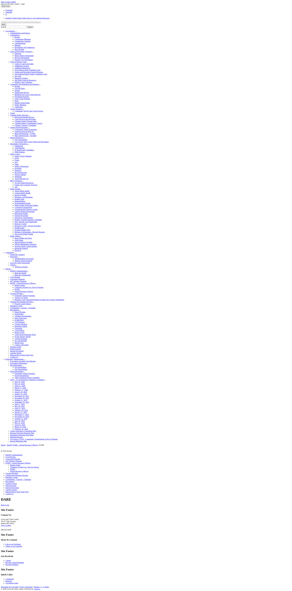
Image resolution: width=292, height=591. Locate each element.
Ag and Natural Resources (24, 183)
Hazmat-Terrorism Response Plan (22, 433)
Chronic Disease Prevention (25, 211)
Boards (17, 37)
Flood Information (16, 371)
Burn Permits (19, 49)
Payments (18, 168)
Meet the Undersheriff (22, 275)
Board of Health (20, 195)
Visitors (13, 265)
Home (3, 445)
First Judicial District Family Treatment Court (31, 74)
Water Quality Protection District (26, 205)
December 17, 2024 (22, 415)
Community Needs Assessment (26, 129)
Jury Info (18, 76)
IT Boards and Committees (24, 150)
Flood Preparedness (22, 376)
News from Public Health (24, 234)
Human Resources (16, 138)
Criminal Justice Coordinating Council (28, 123)
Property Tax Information (24, 60)
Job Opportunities (21, 140)
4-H (16, 187)
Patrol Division (20, 312)
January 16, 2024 (21, 394)
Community (9, 253)
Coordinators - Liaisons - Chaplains (23, 308)
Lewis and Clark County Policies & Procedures (32, 142)
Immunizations (20, 201)
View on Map (6, 525)
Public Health (15, 189)
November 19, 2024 (22, 417)
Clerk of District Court (18, 62)
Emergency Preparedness (24, 218)
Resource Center (21, 224)
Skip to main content (8, 2)
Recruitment (14, 310)
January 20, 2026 (21, 392)
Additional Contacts (22, 66)
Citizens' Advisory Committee (25, 125)
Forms (17, 160)
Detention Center (16, 306)
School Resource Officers (24, 291)
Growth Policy (20, 88)
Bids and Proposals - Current (25, 134)
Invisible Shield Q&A (22, 230)
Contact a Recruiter (22, 345)
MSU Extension (16, 181)
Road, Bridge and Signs (23, 238)
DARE (17, 289)
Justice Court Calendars (23, 156)
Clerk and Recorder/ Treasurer (21, 52)
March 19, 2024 (20, 427)
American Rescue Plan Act (24, 132)
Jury (16, 162)
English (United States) (27, 18)
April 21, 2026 (20, 386)
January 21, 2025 (21, 412)
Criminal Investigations (23, 316)
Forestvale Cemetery (17, 255)
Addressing (19, 107)
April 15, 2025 (20, 408)
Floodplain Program (22, 97)
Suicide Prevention (21, 216)
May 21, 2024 (20, 423)
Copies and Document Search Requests (29, 72)
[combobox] (21, 22)
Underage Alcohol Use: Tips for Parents (29, 287)
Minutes (17, 45)
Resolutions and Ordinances (25, 47)
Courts (12, 113)
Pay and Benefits (21, 341)
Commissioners (20, 43)
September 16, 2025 (22, 402)
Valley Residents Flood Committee (27, 378)
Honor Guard (19, 332)
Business (8, 581)
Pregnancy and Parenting (24, 197)
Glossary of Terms (21, 298)
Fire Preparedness (21, 369)
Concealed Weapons (17, 279)
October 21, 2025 (21, 400)
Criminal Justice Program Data (26, 121)
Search (3, 27)
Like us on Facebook (13, 544)
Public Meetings (20, 105)
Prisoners (18, 170)
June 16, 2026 (20, 382)
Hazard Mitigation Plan (18, 441)
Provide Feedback (11, 565)
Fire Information (16, 365)
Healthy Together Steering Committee (28, 220)
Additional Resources (22, 68)
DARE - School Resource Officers (22, 283)
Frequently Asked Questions (25, 296)
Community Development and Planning (24, 84)
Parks (17, 101)
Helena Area (19, 343)
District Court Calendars (23, 82)
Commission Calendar (23, 41)
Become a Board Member (14, 563)
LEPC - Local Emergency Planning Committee (27, 380)
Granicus (37, 589)
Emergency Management (14, 359)
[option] (148, 18)
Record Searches (21, 173)
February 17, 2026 (21, 390)
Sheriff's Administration (18, 271)
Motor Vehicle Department (24, 56)
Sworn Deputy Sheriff (23, 337)
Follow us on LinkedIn (13, 546)
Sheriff (7, 269)
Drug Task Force (21, 318)
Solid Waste (19, 240)
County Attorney (16, 109)
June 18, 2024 (20, 421)
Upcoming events (11, 583)
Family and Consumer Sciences (26, 185)
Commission (14, 35)
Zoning (17, 90)
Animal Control (15, 347)
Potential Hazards (16, 437)
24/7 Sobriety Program (18, 281)
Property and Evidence (23, 304)
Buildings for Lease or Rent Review (28, 95)
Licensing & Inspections (23, 207)
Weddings (18, 177)
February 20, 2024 (21, 429)
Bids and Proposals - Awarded (25, 136)
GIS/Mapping (20, 148)
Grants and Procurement (18, 127)
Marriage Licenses (21, 78)
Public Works (15, 236)
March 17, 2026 (20, 388)
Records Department (22, 58)
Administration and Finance (20, 33)
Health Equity (20, 228)
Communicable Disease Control (26, 209)
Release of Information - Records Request (30, 232)
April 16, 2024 (20, 425)
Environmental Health (22, 203)
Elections (18, 54)
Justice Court (14, 154)
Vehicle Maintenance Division (25, 244)
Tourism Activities (21, 267)
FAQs (17, 158)
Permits (17, 86)
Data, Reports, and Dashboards (26, 222)
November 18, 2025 (22, 398)
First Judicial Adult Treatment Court (27, 70)
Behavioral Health (21, 214)
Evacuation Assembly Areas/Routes (23, 361)
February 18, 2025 (21, 410)
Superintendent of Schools (24, 259)
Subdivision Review (22, 93)
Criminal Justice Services (19, 115)
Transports (18, 328)
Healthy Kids (19, 199)
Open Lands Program (22, 99)
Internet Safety (20, 285)
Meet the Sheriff (20, 273)
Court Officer (19, 330)
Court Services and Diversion (25, 119)
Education (13, 257)
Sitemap (37, 587)
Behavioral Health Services (24, 117)
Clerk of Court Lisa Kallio (24, 64)
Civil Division (15, 277)
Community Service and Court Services (29, 111)
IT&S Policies (20, 152)
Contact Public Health (22, 193)
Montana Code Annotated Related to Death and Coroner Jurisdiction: (39, 300)
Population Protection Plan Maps (22, 435)
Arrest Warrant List (21, 179)
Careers (8, 560)
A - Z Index (45, 587)
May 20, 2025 (20, 406)
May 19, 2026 (20, 384)
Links (17, 164)
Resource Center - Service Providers (28, 226)
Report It (18, 250)
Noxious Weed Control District (26, 246)
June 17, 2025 (20, 404)
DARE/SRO (19, 320)
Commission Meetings (23, 39)
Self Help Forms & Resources (25, 80)
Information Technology (18, 144)
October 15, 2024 (21, 419)
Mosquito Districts (21, 248)
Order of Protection (22, 166)
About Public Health (22, 191)
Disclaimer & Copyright (9, 587)
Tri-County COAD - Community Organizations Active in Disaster (34, 439)
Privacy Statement (26, 587)
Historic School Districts (23, 261)
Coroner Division (16, 294)
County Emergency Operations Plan (23, 431)
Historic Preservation (22, 103)
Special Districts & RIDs (23, 242)
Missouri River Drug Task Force (21, 355)
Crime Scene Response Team (25, 335)
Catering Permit (15, 353)
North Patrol (19, 314)
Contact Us (14, 357)
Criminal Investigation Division (21, 302)
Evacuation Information (18, 363)
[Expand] (16, 31)
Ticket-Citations (20, 175)
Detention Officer (21, 326)
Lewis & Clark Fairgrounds (20, 263)
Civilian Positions (21, 339)
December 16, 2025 (22, 396)
